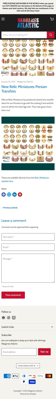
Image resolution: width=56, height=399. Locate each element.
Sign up (44, 351)
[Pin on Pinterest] (20, 194)
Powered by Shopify (28, 394)
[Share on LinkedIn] (14, 194)
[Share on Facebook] (3, 194)
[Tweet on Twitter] (9, 194)
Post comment (13, 295)
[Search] (51, 35)
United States (26, 365)
